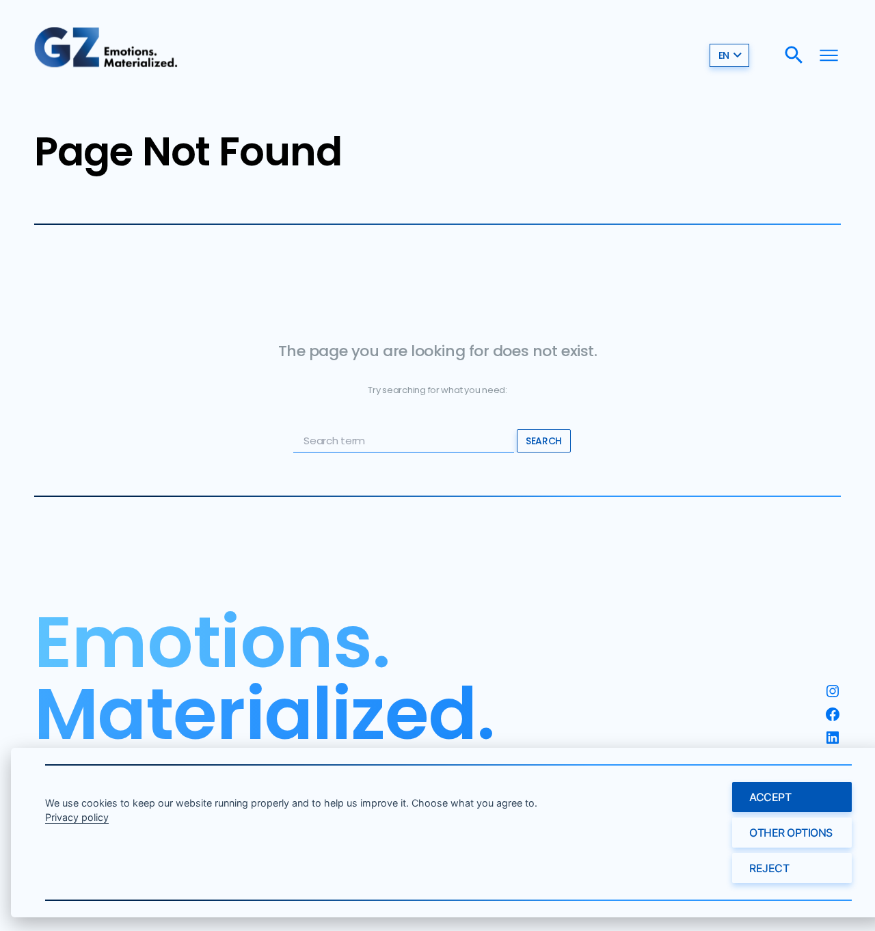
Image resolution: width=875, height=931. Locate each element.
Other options (791, 832)
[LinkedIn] (832, 737)
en (723, 55)
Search (543, 441)
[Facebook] (832, 714)
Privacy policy (77, 817)
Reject (769, 868)
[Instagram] (832, 691)
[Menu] (829, 55)
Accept (770, 797)
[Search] (794, 55)
